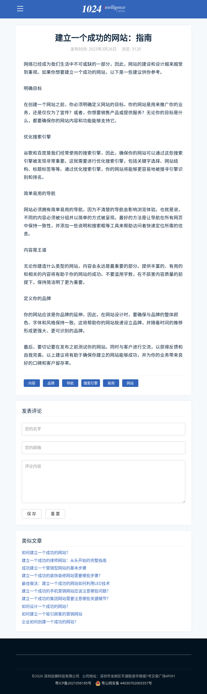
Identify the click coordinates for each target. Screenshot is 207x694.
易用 (111, 383)
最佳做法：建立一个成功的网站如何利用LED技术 (66, 583)
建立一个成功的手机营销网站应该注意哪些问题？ (66, 591)
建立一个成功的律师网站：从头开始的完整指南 (64, 560)
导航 (70, 383)
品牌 (51, 383)
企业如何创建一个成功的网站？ (50, 622)
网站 (130, 383)
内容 (31, 383)
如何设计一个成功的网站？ (46, 606)
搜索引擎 (91, 383)
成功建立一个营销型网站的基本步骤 (54, 568)
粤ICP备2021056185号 (73, 683)
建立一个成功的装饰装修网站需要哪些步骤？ (62, 575)
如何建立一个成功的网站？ (46, 552)
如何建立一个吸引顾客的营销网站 (52, 614)
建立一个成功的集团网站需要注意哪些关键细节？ (66, 598)
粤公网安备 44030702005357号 (126, 683)
